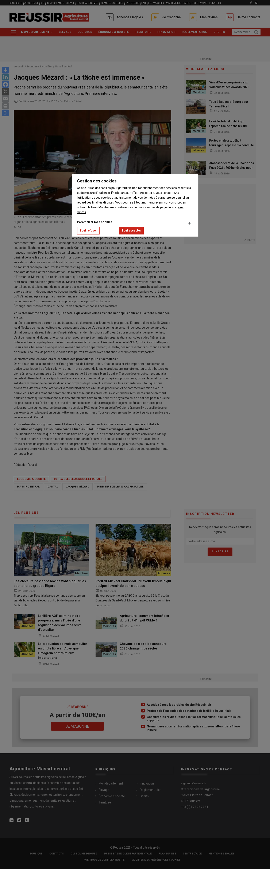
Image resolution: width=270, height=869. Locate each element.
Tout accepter (131, 230)
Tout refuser (88, 230)
